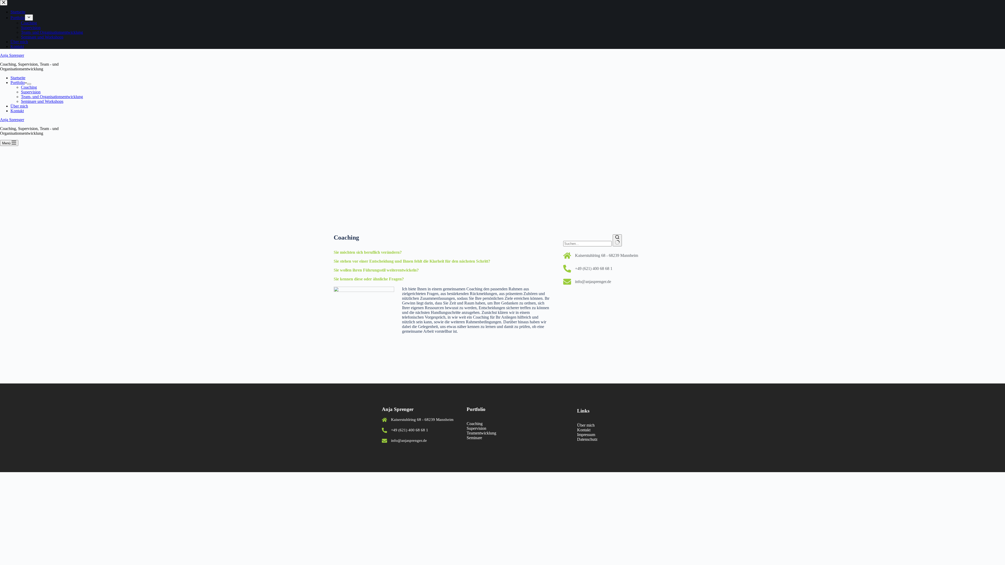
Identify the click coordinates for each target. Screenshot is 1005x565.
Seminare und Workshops (42, 101)
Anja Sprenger (12, 55)
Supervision (31, 92)
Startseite (17, 78)
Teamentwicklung (481, 433)
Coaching (29, 87)
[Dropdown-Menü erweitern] (29, 84)
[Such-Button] (617, 240)
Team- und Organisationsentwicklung (52, 96)
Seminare (474, 438)
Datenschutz (587, 439)
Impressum (586, 434)
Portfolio (17, 82)
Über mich (19, 106)
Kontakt (17, 111)
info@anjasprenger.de (593, 281)
